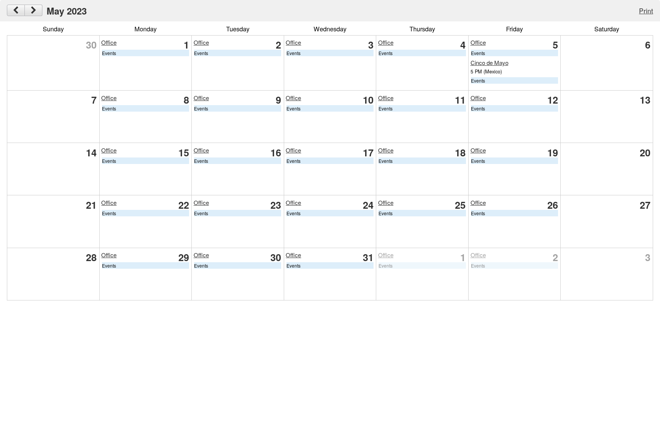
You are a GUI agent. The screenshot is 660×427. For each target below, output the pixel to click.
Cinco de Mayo (489, 62)
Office (108, 42)
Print (646, 10)
